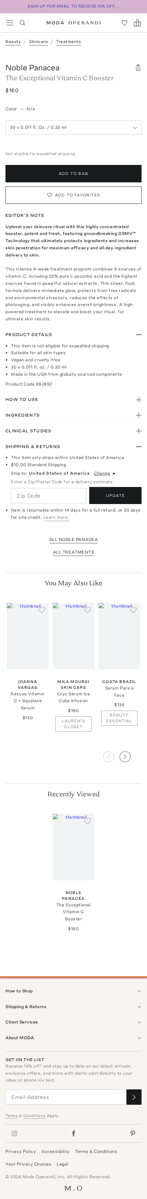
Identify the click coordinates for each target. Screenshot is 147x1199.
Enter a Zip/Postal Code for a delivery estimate (61, 481)
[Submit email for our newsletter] (134, 1097)
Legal (62, 1164)
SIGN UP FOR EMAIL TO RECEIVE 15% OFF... (73, 6)
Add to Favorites (77, 195)
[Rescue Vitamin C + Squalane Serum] (28, 636)
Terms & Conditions (96, 1151)
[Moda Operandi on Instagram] (14, 1133)
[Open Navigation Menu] (9, 23)
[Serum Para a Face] (119, 636)
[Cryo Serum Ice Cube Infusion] (73, 636)
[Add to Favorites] (42, 609)
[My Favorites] (124, 22)
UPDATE (115, 495)
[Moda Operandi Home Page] (73, 23)
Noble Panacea (32, 67)
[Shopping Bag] (137, 23)
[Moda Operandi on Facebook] (73, 1133)
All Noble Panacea (73, 539)
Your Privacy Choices (28, 1164)
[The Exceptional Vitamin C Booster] (73, 847)
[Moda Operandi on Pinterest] (132, 1133)
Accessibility (55, 1151)
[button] (131, 755)
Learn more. (56, 517)
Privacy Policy (20, 1151)
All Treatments (73, 552)
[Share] (138, 67)
